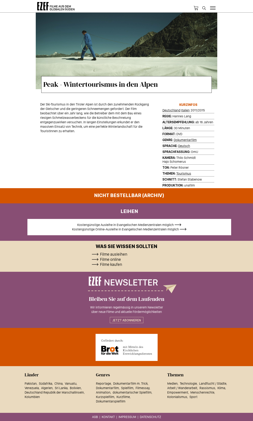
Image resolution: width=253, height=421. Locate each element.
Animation (103, 392)
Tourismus (183, 173)
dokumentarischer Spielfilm (132, 392)
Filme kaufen (111, 264)
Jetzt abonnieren (126, 320)
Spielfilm (127, 388)
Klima (221, 388)
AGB (95, 417)
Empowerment (177, 392)
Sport (193, 397)
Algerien (47, 388)
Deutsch (184, 146)
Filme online (110, 259)
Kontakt (108, 417)
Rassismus (207, 388)
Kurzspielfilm (105, 397)
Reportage (103, 383)
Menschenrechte (202, 392)
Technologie (188, 383)
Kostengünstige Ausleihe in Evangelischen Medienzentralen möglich (125, 225)
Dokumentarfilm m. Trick (130, 383)
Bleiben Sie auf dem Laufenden (126, 299)
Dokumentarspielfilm (110, 401)
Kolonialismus (177, 397)
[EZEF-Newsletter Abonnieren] (126, 285)
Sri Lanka (61, 388)
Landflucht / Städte (212, 383)
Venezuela (32, 388)
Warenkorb (196, 8)
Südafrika (45, 383)
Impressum (127, 417)
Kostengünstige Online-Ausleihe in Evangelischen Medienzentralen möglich (125, 229)
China (58, 383)
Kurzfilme (123, 397)
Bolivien (75, 388)
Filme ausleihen (113, 254)
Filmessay (142, 388)
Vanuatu (70, 383)
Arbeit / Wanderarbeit (182, 388)
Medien (172, 383)
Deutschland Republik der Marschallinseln (54, 392)
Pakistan (31, 383)
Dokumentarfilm (185, 140)
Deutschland (171, 110)
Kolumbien (32, 397)
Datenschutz (150, 417)
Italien (185, 110)
